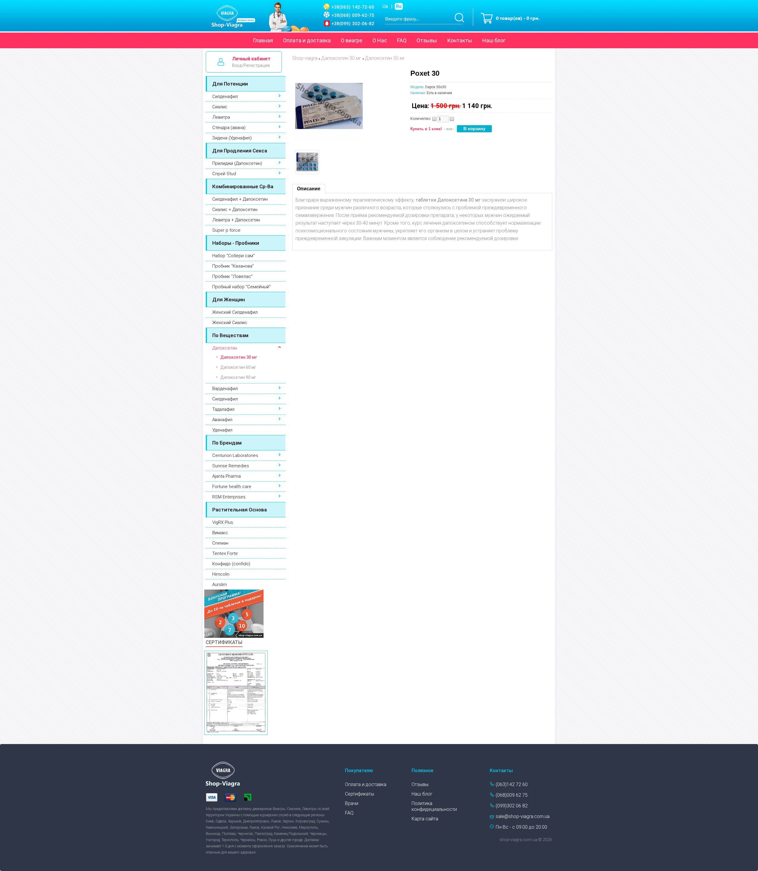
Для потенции (230, 84)
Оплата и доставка (307, 40)
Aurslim (219, 584)
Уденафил (222, 430)
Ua (385, 6)
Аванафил (222, 419)
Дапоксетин (224, 348)
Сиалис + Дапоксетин (234, 209)
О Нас (379, 40)
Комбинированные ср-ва (242, 186)
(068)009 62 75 (512, 795)
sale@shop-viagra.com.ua (523, 816)
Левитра (221, 117)
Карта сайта (425, 819)
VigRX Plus (222, 522)
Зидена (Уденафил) (232, 138)
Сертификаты (359, 794)
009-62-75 (352, 15)
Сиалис (219, 107)
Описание (308, 188)
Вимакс (220, 532)
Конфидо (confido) (231, 563)
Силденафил (225, 96)
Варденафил (225, 388)
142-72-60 (352, 7)
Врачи (351, 803)
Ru (399, 6)
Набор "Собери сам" (233, 255)
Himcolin (220, 574)
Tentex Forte (225, 553)
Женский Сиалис (229, 322)
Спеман (220, 543)
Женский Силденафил (235, 312)
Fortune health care (231, 486)
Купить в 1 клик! (426, 129)
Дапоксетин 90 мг (238, 377)
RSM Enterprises (228, 497)
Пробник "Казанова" (233, 266)
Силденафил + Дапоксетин (240, 199)
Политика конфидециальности (434, 806)
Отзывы (427, 40)
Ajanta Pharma (226, 476)
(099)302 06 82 (512, 806)
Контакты (459, 40)
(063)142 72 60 (512, 784)
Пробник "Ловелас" (232, 276)
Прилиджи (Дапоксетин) (237, 163)
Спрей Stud (224, 173)
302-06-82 (352, 23)
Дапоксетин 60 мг (238, 367)
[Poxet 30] (329, 138)
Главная (263, 40)
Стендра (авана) (228, 127)
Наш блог (493, 40)
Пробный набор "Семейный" (241, 286)
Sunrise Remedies (230, 465)
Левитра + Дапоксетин (236, 220)
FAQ (402, 40)
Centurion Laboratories (235, 455)
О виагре (351, 40)
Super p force (226, 230)
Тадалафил (223, 409)
